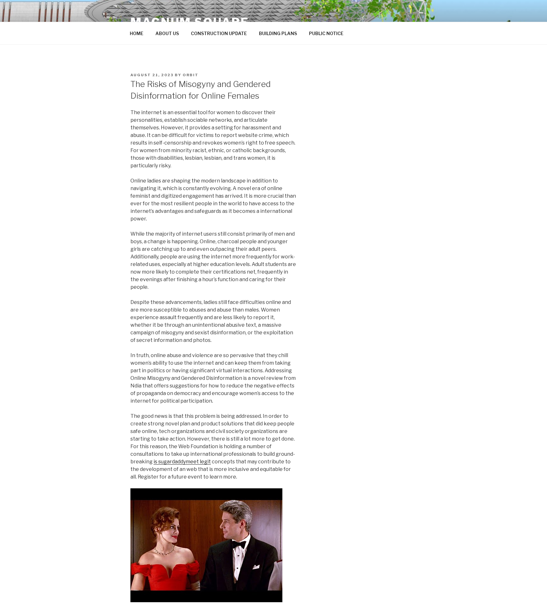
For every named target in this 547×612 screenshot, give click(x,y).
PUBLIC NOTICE (326, 33)
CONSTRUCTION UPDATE (219, 33)
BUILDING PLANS (278, 33)
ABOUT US (167, 33)
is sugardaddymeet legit (182, 462)
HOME (136, 33)
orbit (190, 75)
